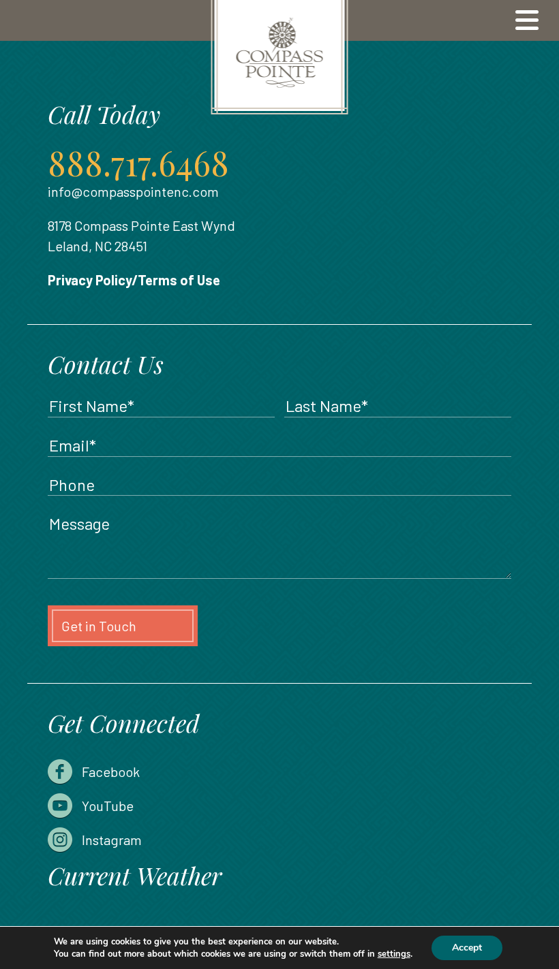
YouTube (108, 805)
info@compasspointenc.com (133, 191)
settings (394, 954)
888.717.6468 (138, 162)
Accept (467, 947)
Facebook (111, 771)
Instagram (112, 839)
